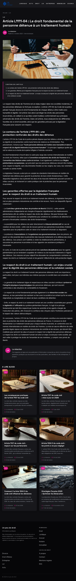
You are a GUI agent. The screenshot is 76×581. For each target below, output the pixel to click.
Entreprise (50, 3)
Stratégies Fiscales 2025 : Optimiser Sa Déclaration (52, 492)
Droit (37, 3)
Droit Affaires (7, 557)
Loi (43, 3)
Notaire (42, 541)
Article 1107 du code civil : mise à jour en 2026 (52, 396)
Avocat (41, 538)
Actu (31, 3)
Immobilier (61, 3)
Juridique (23, 3)
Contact (42, 557)
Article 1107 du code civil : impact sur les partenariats (15, 444)
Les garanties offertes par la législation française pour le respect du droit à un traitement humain (37, 90)
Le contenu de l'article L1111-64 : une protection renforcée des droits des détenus (33, 88)
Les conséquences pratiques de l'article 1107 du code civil (16, 396)
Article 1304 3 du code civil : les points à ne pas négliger (53, 444)
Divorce (70, 3)
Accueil (5, 12)
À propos (42, 553)
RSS (40, 564)
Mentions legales (45, 560)
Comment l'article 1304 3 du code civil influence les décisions (18, 492)
